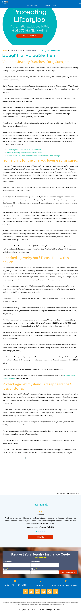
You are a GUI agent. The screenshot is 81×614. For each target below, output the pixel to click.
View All (40, 537)
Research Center (15, 50)
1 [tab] (36, 531)
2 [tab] (38, 531)
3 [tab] (40, 531)
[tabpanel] (40, 519)
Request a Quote (29, 36)
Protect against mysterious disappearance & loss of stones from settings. (33, 156)
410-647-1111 (32, 5)
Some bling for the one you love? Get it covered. (24, 150)
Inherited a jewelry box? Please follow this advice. (24, 152)
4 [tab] (42, 531)
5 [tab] (44, 531)
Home (5, 50)
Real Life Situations (32, 50)
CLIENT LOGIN (50, 5)
